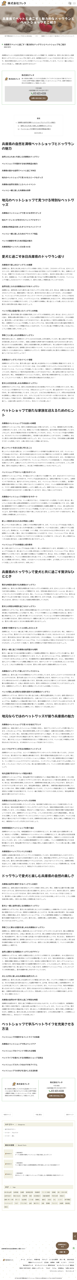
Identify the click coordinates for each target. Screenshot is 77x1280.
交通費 (22, 1192)
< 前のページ (7, 1114)
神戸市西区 (67, 1199)
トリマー (60, 1199)
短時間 (53, 1192)
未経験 (61, 1203)
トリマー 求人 (9, 1136)
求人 (54, 1199)
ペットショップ (8, 1203)
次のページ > (70, 1114)
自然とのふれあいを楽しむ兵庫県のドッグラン (36, 126)
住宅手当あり (8, 1196)
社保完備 (16, 1192)
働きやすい (36, 1203)
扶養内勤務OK (46, 1196)
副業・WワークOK (9, 1199)
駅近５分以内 (17, 1196)
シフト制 (31, 1199)
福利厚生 (67, 1203)
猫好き (44, 1199)
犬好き (49, 1199)
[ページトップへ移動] (74, 1248)
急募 (30, 1196)
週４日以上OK (8, 1192)
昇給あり (62, 1196)
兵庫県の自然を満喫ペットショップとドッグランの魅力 (36, 122)
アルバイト (54, 1203)
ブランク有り (23, 1203)
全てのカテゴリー (10, 1129)
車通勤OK (37, 1192)
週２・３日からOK (62, 1192)
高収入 (6, 1207)
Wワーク (17, 1199)
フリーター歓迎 (46, 1192)
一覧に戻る (38, 1114)
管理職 (48, 1203)
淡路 (43, 1203)
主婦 (30, 1203)
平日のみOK (55, 1196)
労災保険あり (37, 1196)
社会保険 (24, 1199)
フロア (16, 1203)
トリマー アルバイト (11, 1133)
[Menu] (74, 3)
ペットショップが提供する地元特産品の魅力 (36, 129)
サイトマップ (70, 1271)
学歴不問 (25, 1196)
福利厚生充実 (29, 1192)
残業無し (37, 1199)
